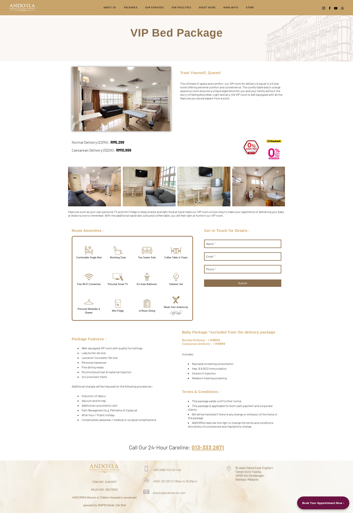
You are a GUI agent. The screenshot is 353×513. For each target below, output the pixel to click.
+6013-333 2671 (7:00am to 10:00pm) (175, 481)
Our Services (154, 7)
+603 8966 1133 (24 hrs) (167, 469)
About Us (110, 7)
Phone (211, 269)
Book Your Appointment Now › (323, 503)
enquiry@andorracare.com (169, 492)
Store (250, 7)
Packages (131, 7)
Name (210, 243)
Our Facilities (181, 7)
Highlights (230, 7)
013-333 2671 (208, 447)
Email (210, 256)
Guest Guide (207, 7)
